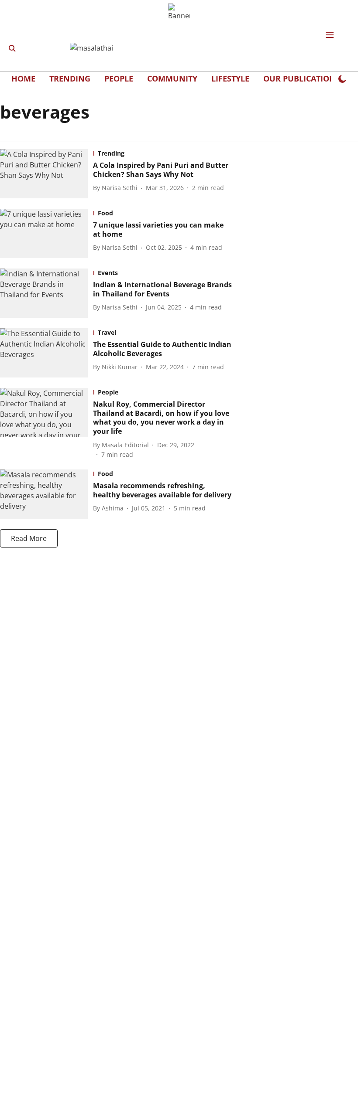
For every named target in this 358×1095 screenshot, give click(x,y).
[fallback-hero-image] (46, 173)
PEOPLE (118, 78)
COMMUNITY (172, 78)
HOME (23, 78)
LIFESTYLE (230, 78)
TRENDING (69, 78)
